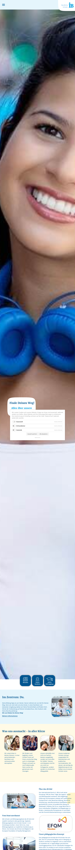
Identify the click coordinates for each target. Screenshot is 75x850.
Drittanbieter (20, 426)
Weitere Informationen (10, 716)
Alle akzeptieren (44, 434)
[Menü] (3, 4)
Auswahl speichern (32, 434)
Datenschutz (37, 437)
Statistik (19, 430)
